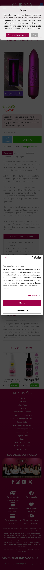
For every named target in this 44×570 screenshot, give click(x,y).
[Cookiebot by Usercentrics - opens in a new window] (31, 257)
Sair (34, 35)
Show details (32, 296)
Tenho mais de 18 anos (17, 35)
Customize (20, 310)
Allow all (22, 303)
